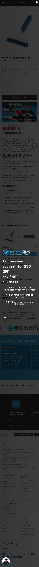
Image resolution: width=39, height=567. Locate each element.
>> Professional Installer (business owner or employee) (19, 288)
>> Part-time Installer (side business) (19, 295)
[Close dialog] (37, 2)
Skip (4, 317)
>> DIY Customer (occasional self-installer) (19, 303)
